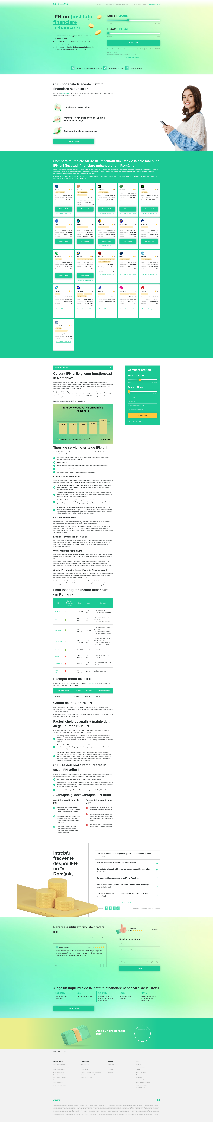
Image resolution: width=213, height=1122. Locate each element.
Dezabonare (139, 1077)
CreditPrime (58, 641)
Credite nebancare (58, 1080)
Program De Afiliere (141, 1072)
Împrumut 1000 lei (85, 1067)
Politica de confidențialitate (143, 1082)
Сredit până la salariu (58, 1074)
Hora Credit (58, 630)
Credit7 (57, 620)
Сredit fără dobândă (58, 1072)
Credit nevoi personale (59, 1069)
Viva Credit (58, 650)
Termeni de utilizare (141, 1080)
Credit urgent (84, 1069)
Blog (137, 1074)
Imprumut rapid (85, 1064)
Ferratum (57, 611)
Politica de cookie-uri (141, 1085)
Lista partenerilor (140, 1087)
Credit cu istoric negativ (59, 1077)
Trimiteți (139, 968)
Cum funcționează (140, 1067)
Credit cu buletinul (58, 1082)
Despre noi (138, 1064)
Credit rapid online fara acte (88, 1074)
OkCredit (57, 656)
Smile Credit (58, 663)
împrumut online (66, 93)
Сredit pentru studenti (59, 1064)
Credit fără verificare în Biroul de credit (91, 1072)
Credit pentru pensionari (59, 1085)
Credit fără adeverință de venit (61, 1067)
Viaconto (110, 1072)
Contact (138, 1069)
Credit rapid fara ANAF (87, 1077)
